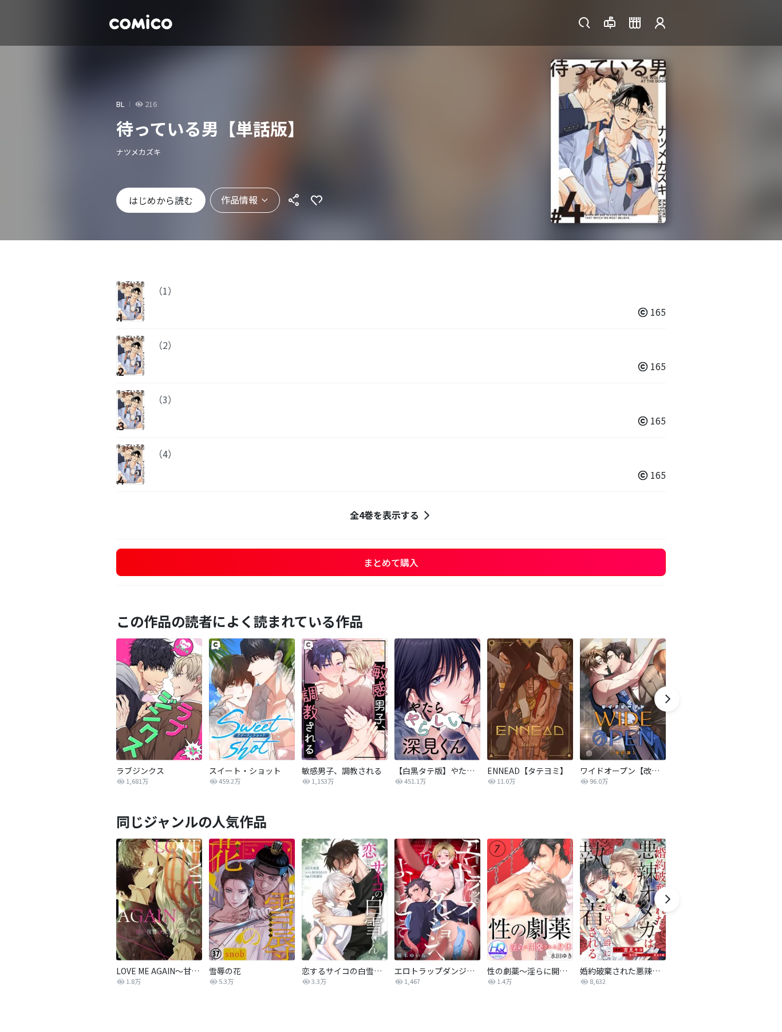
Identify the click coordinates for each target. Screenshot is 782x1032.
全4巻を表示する (384, 515)
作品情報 (239, 200)
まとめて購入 (391, 562)
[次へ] (667, 699)
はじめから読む (161, 200)
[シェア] (294, 200)
